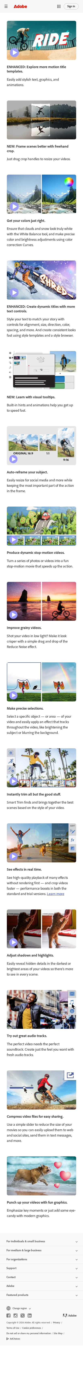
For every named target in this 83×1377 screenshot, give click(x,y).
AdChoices (15, 1338)
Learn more (55, 894)
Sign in (71, 6)
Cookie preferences (31, 1328)
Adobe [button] (10, 1286)
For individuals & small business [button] (25, 1241)
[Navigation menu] (6, 6)
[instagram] (15, 1316)
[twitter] (23, 1316)
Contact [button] (11, 1277)
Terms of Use (12, 1328)
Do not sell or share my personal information (28, 1333)
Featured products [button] (17, 1295)
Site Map (58, 1333)
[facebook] (8, 1316)
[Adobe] (20, 6)
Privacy (56, 1322)
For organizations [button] (16, 1259)
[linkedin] (30, 1316)
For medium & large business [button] (24, 1250)
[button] (59, 6)
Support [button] (11, 1268)
